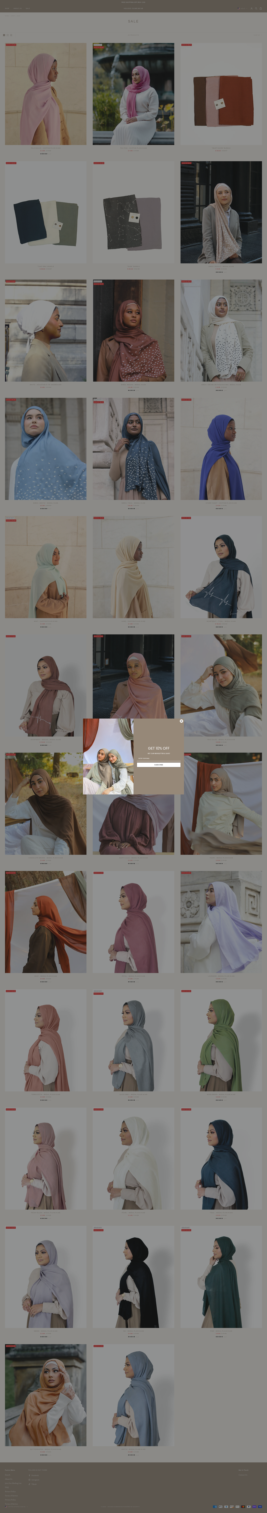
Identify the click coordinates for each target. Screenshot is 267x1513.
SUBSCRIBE (158, 765)
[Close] (181, 721)
